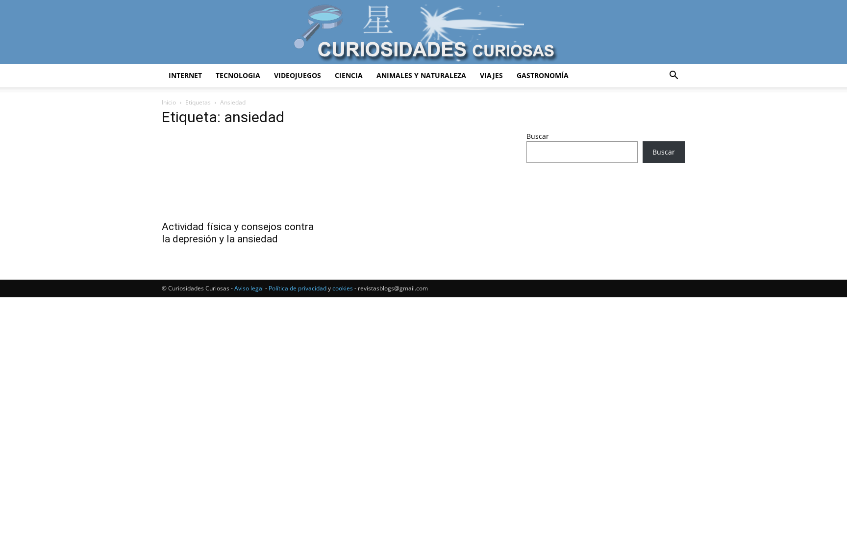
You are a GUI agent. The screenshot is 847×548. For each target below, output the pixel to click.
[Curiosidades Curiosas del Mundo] (423, 32)
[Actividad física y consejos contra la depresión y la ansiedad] (241, 175)
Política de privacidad (297, 288)
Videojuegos (297, 75)
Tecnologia (238, 75)
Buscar (537, 136)
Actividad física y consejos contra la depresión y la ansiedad (238, 233)
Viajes (491, 75)
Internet (185, 75)
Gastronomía (543, 75)
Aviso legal (249, 288)
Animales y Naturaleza (421, 75)
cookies (342, 288)
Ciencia (349, 75)
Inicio (169, 102)
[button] (673, 76)
